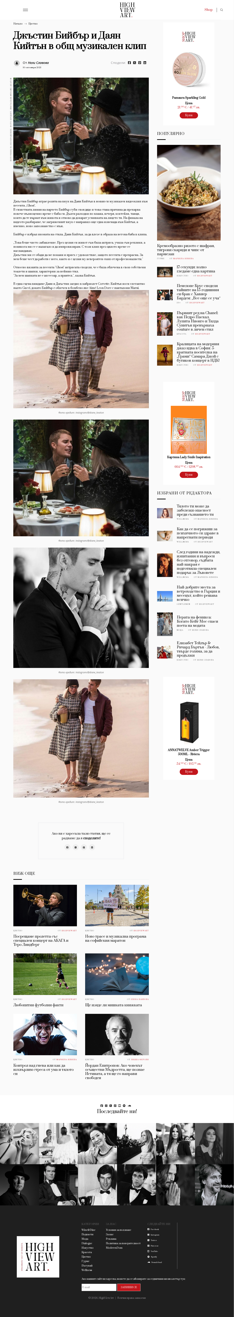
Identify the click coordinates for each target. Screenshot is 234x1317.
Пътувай (87, 1265)
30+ (179, 303)
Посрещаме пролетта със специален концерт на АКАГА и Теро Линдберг (40, 940)
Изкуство (182, 276)
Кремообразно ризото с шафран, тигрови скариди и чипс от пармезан (186, 250)
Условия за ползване (118, 1230)
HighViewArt (69, 931)
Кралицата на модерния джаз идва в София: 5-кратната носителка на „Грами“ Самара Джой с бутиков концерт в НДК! (198, 352)
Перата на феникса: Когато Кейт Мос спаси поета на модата (197, 621)
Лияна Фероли (140, 1060)
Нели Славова (38, 62)
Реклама (111, 1239)
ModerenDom (114, 1248)
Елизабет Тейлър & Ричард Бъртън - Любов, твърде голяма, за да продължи (198, 649)
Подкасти (87, 1234)
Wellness (183, 519)
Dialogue (87, 1243)
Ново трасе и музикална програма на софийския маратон (115, 938)
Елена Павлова (140, 999)
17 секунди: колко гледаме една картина (196, 269)
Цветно (33, 23)
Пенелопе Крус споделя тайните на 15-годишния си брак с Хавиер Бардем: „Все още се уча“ (198, 292)
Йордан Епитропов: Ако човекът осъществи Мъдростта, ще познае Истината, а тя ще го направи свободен (115, 1071)
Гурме (161, 259)
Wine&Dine (88, 1230)
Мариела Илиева (67, 1060)
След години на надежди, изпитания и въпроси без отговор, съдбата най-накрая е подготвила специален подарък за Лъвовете (198, 562)
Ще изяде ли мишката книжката (113, 1005)
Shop (209, 10)
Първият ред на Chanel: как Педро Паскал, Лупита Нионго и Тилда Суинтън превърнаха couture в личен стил (198, 321)
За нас (110, 1234)
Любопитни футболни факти (38, 1005)
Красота (181, 334)
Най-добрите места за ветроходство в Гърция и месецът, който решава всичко (198, 593)
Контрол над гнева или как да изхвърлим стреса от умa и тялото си (43, 1069)
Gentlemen (183, 604)
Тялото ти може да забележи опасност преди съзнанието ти (195, 510)
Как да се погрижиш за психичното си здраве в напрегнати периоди (198, 533)
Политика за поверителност (123, 1243)
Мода (180, 630)
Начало (18, 23)
